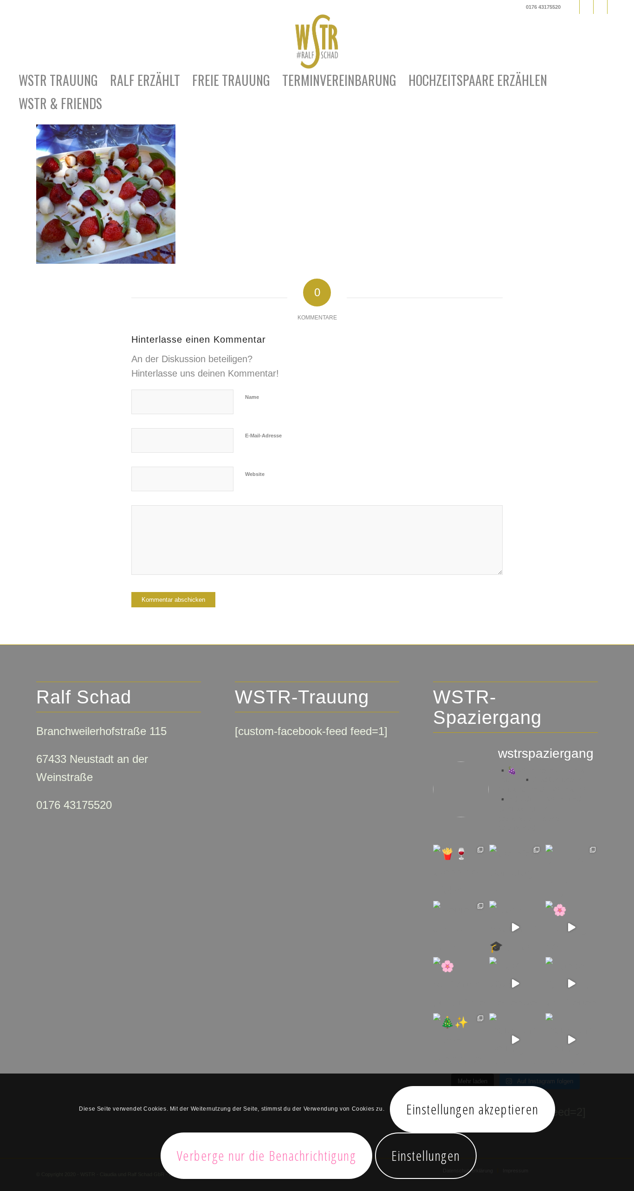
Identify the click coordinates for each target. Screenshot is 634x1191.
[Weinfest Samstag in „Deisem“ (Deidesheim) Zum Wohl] (515, 871)
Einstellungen (425, 1155)
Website (255, 474)
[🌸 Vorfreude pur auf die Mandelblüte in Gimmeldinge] (459, 983)
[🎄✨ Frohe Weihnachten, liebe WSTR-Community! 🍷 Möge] (459, 1039)
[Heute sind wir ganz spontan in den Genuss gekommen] (459, 927)
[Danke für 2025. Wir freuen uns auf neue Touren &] (571, 983)
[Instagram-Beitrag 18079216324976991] (515, 1039)
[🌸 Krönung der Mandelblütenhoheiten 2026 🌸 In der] (571, 927)
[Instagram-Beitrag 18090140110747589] (571, 1039)
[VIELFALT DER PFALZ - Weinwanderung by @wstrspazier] (571, 871)
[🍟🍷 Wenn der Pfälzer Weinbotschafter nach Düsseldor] (459, 871)
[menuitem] (58, 80)
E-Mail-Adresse (263, 435)
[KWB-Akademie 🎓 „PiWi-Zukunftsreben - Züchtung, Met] (515, 927)
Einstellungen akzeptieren (472, 1109)
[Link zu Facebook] (572, 7)
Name (252, 397)
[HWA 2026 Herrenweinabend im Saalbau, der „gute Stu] (515, 983)
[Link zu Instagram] (586, 7)
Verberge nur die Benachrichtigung (266, 1155)
